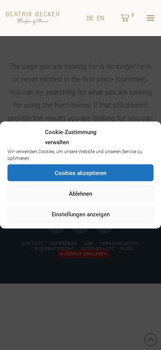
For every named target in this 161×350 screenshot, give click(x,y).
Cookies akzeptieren (80, 172)
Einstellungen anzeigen (81, 214)
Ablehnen (80, 193)
